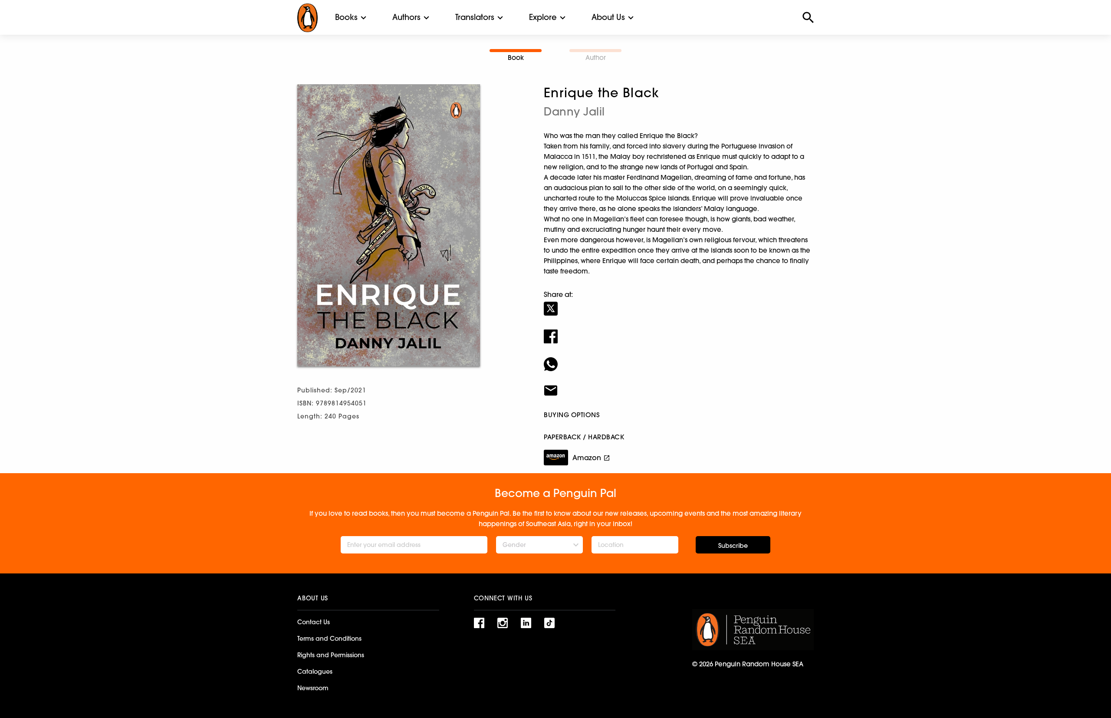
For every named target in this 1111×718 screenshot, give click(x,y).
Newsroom (313, 688)
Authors (406, 17)
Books (346, 17)
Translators (474, 17)
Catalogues (314, 671)
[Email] (679, 385)
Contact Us (313, 622)
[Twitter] (679, 303)
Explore (543, 17)
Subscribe (733, 546)
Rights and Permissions (330, 655)
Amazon (586, 457)
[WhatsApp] (679, 358)
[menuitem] (346, 17)
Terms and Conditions (329, 638)
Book (516, 57)
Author (595, 57)
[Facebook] (679, 330)
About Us (608, 17)
